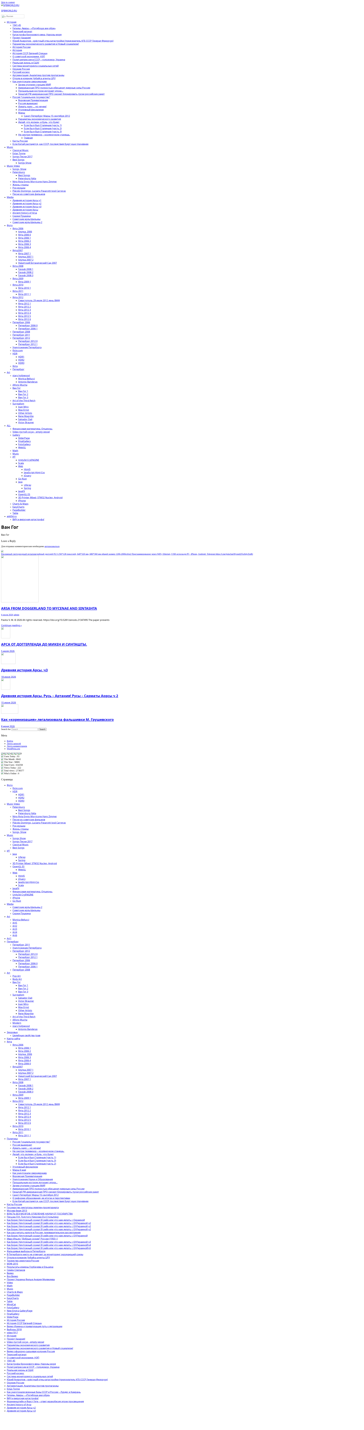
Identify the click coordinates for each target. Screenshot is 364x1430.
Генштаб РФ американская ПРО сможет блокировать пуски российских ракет (61, 94)
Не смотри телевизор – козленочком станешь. (44, 134)
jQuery (27, 475)
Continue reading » (11, 625)
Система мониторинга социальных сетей (36, 65)
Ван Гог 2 (23, 394)
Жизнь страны (21, 184)
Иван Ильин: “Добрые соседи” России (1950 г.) (32, 1238)
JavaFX (21, 491)
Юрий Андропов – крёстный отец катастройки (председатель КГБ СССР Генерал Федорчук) (63, 40)
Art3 (15, 929)
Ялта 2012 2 (24, 306)
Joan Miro (23, 406)
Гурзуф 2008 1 (25, 269)
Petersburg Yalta (27, 178)
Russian (9, 16)
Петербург (18, 369)
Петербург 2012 (21, 338)
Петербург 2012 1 (28, 344)
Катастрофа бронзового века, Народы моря (37, 34)
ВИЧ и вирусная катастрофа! (28, 519)
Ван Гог (17, 388)
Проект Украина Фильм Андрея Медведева (31, 1279)
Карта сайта (13, 1038)
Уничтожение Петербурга (27, 347)
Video (10, 1282)
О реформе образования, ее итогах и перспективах (41, 1198)
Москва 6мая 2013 (17, 1210)
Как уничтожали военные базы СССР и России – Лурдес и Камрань (44, 1392)
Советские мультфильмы (26, 219)
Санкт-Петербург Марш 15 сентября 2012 (47, 115)
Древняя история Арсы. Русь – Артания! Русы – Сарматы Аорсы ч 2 (59, 695)
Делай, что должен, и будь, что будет (38, 122)
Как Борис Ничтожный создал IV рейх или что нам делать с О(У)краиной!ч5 (49, 1248)
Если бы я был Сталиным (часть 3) (43, 131)
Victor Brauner (26, 422)
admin (16, 615)
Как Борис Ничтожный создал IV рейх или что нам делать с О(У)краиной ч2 (49, 1223)
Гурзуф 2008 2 (25, 272)
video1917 (12, 1332)
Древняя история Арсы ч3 (27, 206)
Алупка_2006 (25, 231)
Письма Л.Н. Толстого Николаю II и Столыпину (33, 1216)
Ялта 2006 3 (24, 244)
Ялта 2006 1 (24, 237)
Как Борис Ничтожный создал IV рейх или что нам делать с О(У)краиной (47, 1235)
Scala (21, 463)
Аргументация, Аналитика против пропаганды (38, 75)
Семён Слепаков (16, 1270)
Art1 (9, 938)
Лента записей (14, 743)
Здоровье (12, 1032)
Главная (28, 137)
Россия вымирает (28, 103)
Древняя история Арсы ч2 (27, 203)
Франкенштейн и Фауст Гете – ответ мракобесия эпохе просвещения (45, 1401)
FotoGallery (24, 444)
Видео (10, 1273)
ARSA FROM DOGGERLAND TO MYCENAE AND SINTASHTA (49, 608)
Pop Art (17, 976)
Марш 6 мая (19, 1169)
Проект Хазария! (22, 37)
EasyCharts (18, 506)
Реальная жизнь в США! (26, 62)
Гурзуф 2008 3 (25, 275)
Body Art (17, 979)
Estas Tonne (19, 153)
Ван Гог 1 (23, 391)
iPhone (22, 500)
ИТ (14, 456)
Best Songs (18, 159)
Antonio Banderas (28, 381)
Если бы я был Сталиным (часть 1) (43, 125)
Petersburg (19, 172)
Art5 (15, 922)
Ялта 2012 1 (24, 303)
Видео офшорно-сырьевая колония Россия (31, 1351)
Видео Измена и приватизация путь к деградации (34, 1326)
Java (20, 481)
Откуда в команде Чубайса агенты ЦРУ (34, 78)
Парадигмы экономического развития (39, 119)
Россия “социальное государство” (31, 97)
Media (10, 197)
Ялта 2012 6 (24, 319)
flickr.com (18, 350)
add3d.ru (12, 516)
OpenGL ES (24, 494)
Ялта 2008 (18, 266)
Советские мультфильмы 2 (27, 222)
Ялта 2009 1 (24, 281)
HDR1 (21, 356)
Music (10, 147)
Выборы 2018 (14, 1329)
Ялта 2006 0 (24, 234)
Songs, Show (19, 169)
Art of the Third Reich (24, 400)
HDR (15, 353)
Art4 (15, 932)
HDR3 (21, 363)
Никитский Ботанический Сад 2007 (37, 262)
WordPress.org (13, 748)
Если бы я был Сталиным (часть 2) (43, 128)
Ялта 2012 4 (24, 313)
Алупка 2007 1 (25, 256)
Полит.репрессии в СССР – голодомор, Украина (39, 59)
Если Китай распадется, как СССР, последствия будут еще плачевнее (50, 144)
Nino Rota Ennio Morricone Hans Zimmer (35, 181)
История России (22, 47)
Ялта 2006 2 (24, 241)
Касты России (20, 140)
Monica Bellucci (26, 378)
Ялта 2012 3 (24, 309)
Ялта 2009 (18, 278)
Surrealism (18, 403)
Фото (10, 225)
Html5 (27, 469)
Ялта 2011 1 (24, 294)
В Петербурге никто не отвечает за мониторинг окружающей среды (45, 1254)
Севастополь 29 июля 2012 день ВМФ (39, 300)
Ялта (15, 366)
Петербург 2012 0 (28, 341)
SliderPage (24, 438)
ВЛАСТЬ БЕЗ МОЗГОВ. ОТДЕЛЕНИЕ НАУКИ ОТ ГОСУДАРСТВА (40, 1213)
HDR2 (21, 359)
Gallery (16, 435)
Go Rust (22, 478)
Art (8, 372)
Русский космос (21, 72)
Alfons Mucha (20, 384)
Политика (12, 1138)
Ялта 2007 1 (24, 253)
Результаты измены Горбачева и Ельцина (30, 1266)
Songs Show (24, 162)
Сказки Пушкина (22, 216)
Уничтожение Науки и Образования (33, 1179)
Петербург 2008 (21, 331)
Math (15, 450)
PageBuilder (19, 510)
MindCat (11, 1304)
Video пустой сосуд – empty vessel (31, 431)
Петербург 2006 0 (28, 325)
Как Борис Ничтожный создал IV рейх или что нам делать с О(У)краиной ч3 (49, 1241)
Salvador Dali (25, 419)
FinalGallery (24, 441)
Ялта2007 (18, 250)
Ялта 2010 (18, 284)
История (11, 22)
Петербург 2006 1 (28, 328)
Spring (27, 488)
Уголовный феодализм (31, 109)
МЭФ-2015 (12, 1263)
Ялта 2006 (18, 228)
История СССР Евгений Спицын (30, 53)
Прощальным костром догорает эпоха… (40, 90)
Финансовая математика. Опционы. (33, 428)
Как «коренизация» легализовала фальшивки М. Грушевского (57, 719)
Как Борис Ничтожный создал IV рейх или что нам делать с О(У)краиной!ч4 (49, 1245)
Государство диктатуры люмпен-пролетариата (33, 1207)
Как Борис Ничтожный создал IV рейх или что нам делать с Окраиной (46, 1220)
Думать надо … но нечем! (32, 106)
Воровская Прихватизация (33, 100)
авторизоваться (52, 546)
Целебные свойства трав (26, 1035)
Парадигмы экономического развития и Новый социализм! (46, 44)
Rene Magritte (26, 416)
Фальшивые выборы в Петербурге (26, 1251)
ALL (9, 425)
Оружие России (21, 69)
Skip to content (8, 2)
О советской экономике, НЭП (29, 56)
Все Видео (12, 1276)
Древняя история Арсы (25, 209)
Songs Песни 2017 (22, 156)
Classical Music (21, 150)
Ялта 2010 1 (24, 287)
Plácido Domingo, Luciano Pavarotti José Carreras (39, 191)
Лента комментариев (17, 746)
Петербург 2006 (21, 322)
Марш (21, 112)
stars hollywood (21, 375)
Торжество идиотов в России (23, 1260)
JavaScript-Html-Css (34, 472)
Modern (17, 1022)
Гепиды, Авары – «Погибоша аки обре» (34, 28)
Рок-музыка (19, 187)
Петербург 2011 (21, 334)
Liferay (27, 485)
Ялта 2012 (18, 297)
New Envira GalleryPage (19, 1310)
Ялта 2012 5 (24, 316)
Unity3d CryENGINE (28, 460)
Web (20, 466)
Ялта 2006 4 (24, 247)
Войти (10, 741)
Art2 (15, 926)
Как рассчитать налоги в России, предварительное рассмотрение (44, 1232)
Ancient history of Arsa (25, 212)
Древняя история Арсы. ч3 (24, 670)
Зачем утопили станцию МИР (34, 84)
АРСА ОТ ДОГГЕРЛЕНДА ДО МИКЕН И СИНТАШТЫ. (44, 644)
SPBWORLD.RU (9, 10)
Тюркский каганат (22, 31)
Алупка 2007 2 (25, 259)
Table (15, 513)
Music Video (13, 165)
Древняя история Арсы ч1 (27, 200)
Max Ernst (23, 409)
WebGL (22, 447)
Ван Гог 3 (23, 397)
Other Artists (25, 413)
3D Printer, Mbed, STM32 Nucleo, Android (40, 497)
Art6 (15, 935)
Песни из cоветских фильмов (29, 194)
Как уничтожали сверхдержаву (30, 81)
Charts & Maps (20, 503)
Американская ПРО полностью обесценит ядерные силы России (54, 87)
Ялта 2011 (18, 291)
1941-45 (17, 25)
